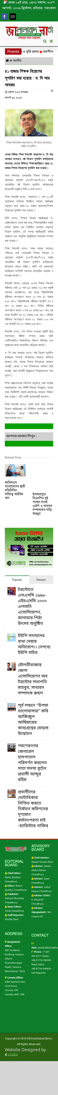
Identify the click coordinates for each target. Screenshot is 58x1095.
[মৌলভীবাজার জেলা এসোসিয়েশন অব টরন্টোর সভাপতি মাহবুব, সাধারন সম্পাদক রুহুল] (11, 665)
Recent (41, 580)
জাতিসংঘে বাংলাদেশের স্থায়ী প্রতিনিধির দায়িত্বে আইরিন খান (15, 490)
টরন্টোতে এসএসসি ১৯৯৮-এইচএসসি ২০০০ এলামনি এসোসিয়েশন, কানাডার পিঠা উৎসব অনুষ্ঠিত (32, 607)
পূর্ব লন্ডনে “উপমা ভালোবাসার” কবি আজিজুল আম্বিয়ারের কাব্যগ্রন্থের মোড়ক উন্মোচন (33, 720)
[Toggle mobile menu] (51, 41)
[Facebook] (4, 16)
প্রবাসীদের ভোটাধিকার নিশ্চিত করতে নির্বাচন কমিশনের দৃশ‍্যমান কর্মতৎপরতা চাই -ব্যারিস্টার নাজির (33, 809)
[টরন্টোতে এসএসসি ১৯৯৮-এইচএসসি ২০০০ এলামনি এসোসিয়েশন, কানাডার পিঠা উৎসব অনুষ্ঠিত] (11, 590)
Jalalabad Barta (43, 1038)
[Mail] (13, 16)
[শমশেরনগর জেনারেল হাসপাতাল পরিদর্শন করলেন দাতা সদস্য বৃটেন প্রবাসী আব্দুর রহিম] (11, 746)
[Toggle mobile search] (45, 41)
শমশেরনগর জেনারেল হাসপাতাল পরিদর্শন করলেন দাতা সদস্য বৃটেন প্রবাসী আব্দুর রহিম (32, 763)
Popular (17, 580)
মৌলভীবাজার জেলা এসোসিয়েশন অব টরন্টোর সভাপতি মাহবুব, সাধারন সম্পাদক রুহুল (33, 679)
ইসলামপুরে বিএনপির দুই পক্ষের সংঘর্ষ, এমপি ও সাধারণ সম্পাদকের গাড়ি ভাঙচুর (42, 504)
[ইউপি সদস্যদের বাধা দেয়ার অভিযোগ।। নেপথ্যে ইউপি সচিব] (11, 636)
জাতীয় (17, 61)
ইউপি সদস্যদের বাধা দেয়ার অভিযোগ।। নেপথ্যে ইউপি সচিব (34, 644)
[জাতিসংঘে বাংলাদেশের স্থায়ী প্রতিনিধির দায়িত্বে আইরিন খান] (15, 467)
